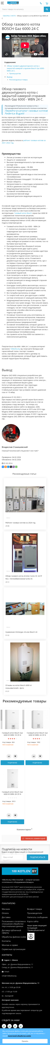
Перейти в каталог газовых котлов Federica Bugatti (26, 112)
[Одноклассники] (5, 467)
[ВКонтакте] (3, 467)
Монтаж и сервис (10, 945)
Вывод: (10, 77)
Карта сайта (32, 921)
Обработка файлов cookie (14, 937)
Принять (25, 1041)
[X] (11, 467)
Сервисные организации (13, 949)
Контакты (6, 941)
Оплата (5, 913)
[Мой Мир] (8, 467)
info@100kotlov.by (9, 976)
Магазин (6, 909)
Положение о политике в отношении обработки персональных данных (13, 923)
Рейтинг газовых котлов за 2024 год (20, 523)
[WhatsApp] (16, 467)
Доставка (6, 917)
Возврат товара (34, 909)
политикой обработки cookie (19, 1036)
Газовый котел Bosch (23, 213)
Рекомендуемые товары (18, 80)
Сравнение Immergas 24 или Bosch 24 (21, 632)
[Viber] (13, 467)
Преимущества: (15, 74)
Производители (34, 913)
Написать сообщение (37, 917)
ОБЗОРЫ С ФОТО (9, 16)
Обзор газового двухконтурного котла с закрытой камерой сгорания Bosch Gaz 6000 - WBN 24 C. (26, 68)
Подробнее (12, 763)
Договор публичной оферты (11, 931)
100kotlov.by (15, 349)
